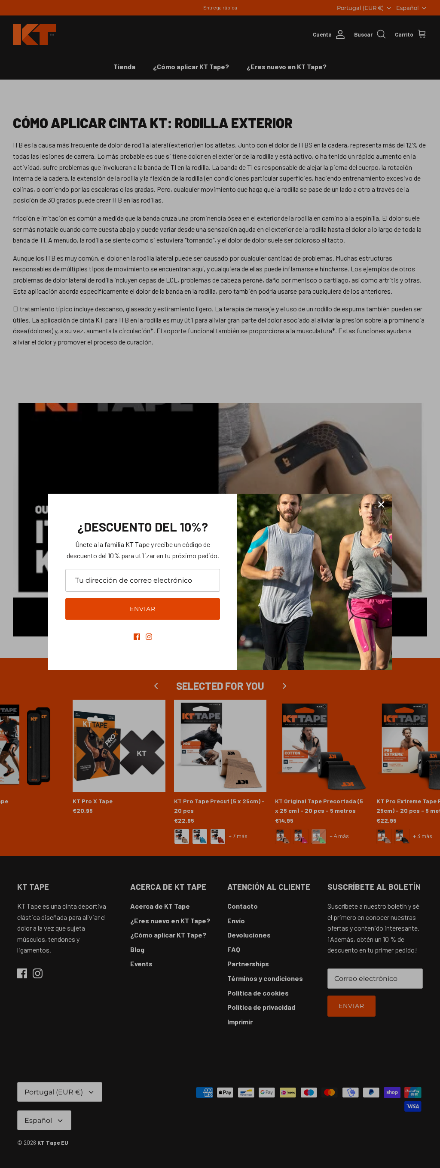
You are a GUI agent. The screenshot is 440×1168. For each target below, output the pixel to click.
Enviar (143, 609)
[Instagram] (149, 636)
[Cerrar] (381, 504)
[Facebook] (137, 636)
